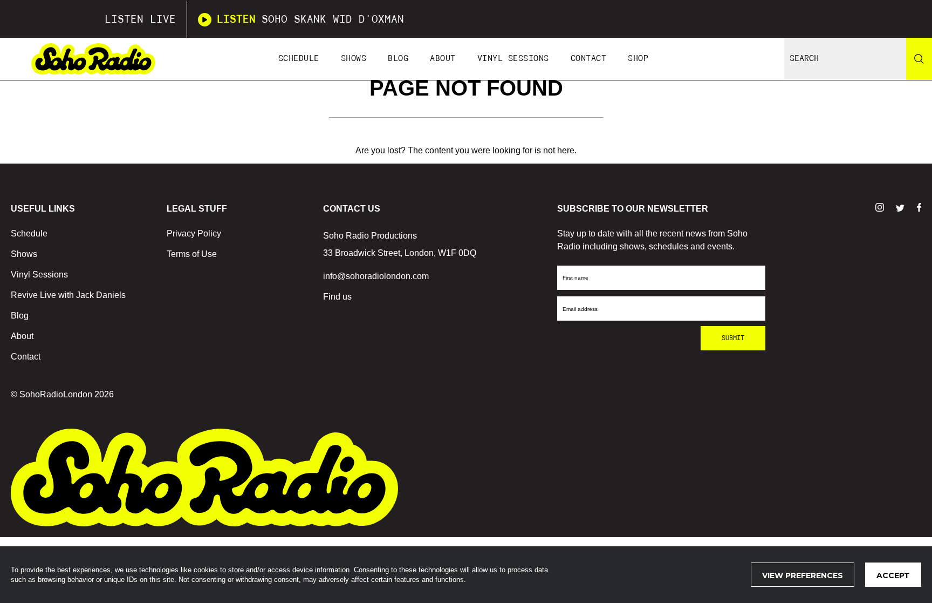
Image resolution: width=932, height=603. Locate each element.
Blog (398, 59)
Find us (337, 296)
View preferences (802, 575)
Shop (638, 59)
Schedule (298, 59)
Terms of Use (192, 254)
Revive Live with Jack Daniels (68, 295)
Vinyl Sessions (513, 59)
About (443, 59)
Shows (354, 59)
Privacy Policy (194, 233)
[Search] (919, 59)
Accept (893, 575)
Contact (589, 59)
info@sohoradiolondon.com (376, 276)
